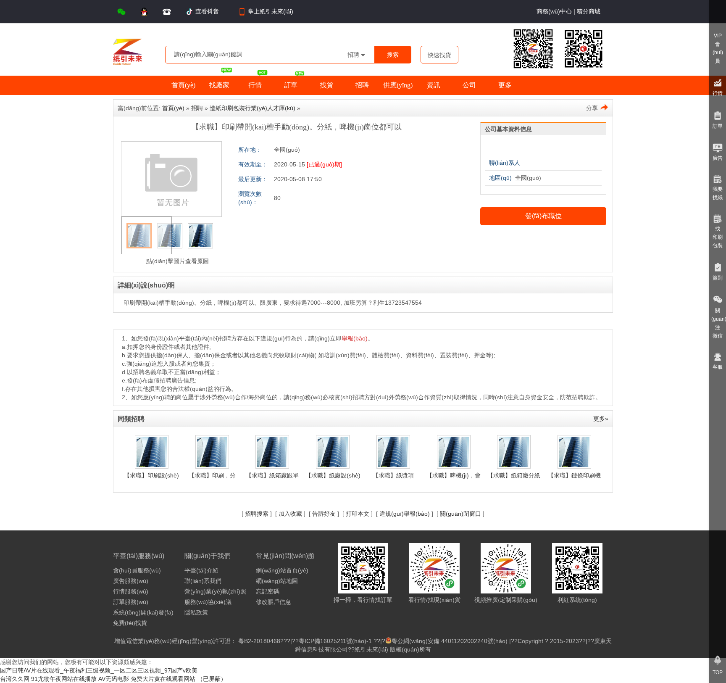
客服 (718, 367)
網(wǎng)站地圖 (277, 581)
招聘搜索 (256, 513)
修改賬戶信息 (273, 602)
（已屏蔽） (211, 678)
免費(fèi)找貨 (130, 623)
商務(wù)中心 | (556, 11)
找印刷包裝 (718, 237)
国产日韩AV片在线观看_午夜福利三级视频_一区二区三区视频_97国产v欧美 (98, 670)
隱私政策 (196, 612)
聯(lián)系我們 (202, 581)
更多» (600, 418)
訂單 (718, 126)
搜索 (393, 54)
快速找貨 (439, 55)
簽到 (718, 278)
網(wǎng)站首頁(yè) (282, 570)
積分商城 (587, 11)
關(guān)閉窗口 (460, 513)
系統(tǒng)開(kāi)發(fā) (143, 612)
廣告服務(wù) (130, 581)
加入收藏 (290, 513)
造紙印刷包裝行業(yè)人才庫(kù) (252, 108)
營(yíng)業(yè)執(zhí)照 (215, 591)
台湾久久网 (14, 678)
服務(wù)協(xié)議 (207, 602)
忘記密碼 (267, 591)
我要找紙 (718, 193)
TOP (718, 672)
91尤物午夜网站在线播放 (64, 678)
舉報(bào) (355, 338)
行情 (718, 93)
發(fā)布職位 (543, 215)
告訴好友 (324, 513)
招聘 (197, 108)
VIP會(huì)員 (718, 48)
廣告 (718, 158)
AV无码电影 (113, 678)
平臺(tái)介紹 (201, 570)
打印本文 (357, 513)
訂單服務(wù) (130, 602)
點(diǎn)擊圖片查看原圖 (177, 261)
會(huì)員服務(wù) (137, 570)
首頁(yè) (173, 108)
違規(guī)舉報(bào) (404, 513)
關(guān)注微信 (718, 323)
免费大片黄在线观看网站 (163, 678)
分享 (592, 108)
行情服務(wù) (130, 591)
